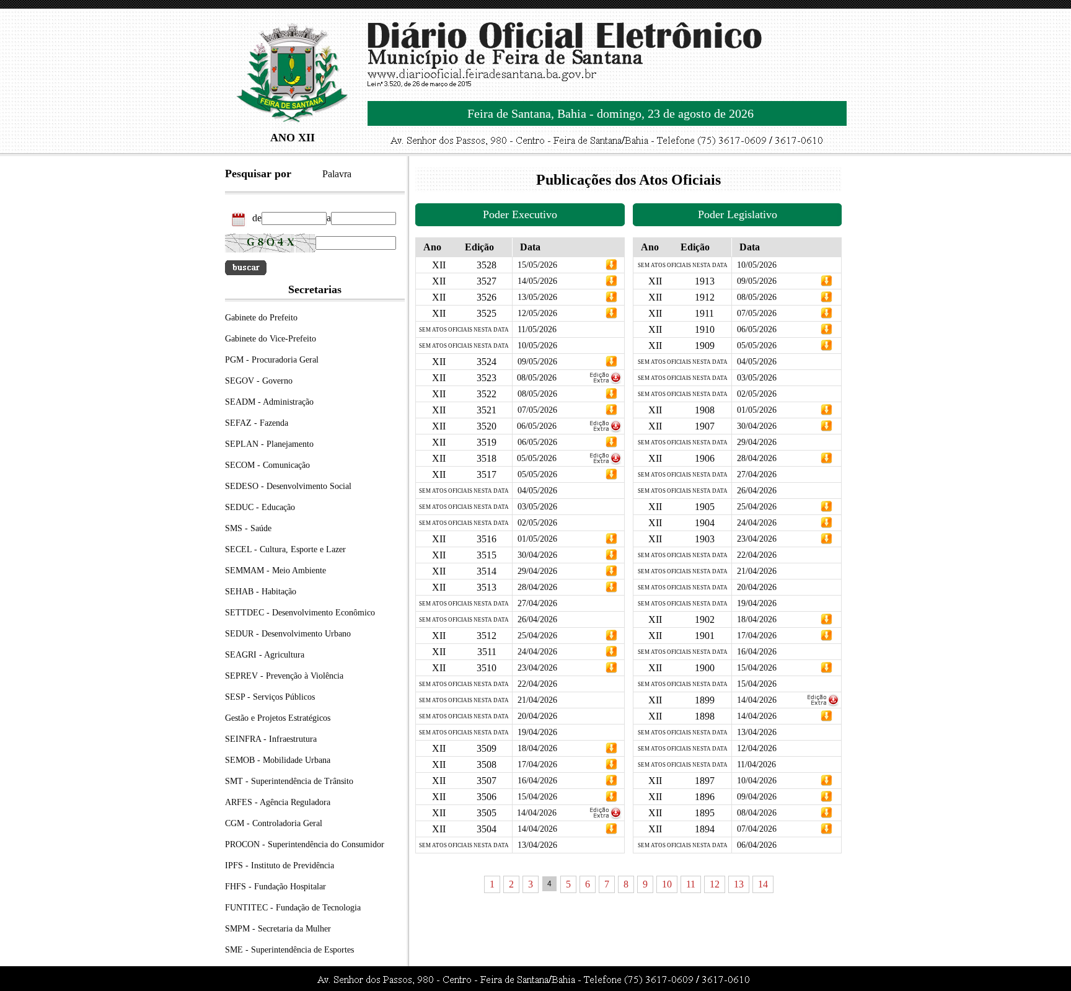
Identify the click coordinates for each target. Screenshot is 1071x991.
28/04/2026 (537, 587)
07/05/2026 (537, 410)
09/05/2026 (537, 361)
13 (739, 884)
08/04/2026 (757, 812)
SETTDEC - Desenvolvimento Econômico (300, 612)
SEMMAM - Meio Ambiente (275, 570)
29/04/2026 (537, 571)
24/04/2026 (537, 651)
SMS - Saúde (248, 528)
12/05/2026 (537, 313)
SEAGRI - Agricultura (264, 654)
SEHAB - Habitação (260, 591)
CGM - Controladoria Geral (273, 823)
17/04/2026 (537, 764)
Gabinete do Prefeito (261, 317)
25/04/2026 (537, 635)
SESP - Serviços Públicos (270, 697)
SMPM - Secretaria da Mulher (278, 928)
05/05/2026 (537, 458)
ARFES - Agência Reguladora (277, 802)
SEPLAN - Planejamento (269, 444)
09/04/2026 (757, 796)
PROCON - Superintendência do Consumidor (304, 844)
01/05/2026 (537, 539)
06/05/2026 (537, 426)
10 (667, 884)
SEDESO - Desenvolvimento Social (288, 486)
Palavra (336, 174)
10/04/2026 (757, 780)
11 (690, 884)
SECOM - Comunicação (267, 465)
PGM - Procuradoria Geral (272, 359)
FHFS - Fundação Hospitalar (275, 886)
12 (715, 884)
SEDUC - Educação (260, 507)
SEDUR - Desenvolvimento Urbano (288, 633)
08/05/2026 (537, 377)
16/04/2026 (537, 780)
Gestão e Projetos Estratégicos (277, 718)
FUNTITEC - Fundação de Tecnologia (293, 907)
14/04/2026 (537, 812)
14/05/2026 (537, 281)
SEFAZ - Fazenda (256, 423)
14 (763, 884)
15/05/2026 (537, 265)
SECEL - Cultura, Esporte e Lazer (285, 549)
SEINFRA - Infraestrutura (271, 739)
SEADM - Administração (269, 402)
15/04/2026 (537, 796)
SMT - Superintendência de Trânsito (289, 781)
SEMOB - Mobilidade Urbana (277, 760)
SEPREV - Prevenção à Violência (284, 675)
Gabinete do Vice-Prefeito (270, 338)
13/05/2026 (537, 297)
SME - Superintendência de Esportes (289, 949)
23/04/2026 (537, 667)
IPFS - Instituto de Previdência (279, 865)
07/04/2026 (757, 829)
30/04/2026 (537, 555)
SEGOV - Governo (259, 380)
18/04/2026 (537, 748)
